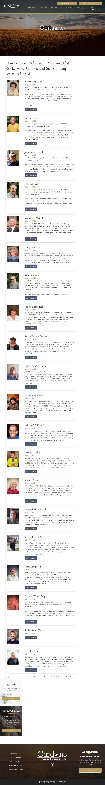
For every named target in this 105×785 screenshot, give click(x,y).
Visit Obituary (31, 109)
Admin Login (60, 783)
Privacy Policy (43, 783)
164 (71, 677)
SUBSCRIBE (90, 771)
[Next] (74, 676)
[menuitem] (32, 8)
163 (66, 677)
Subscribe (11, 698)
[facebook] (52, 765)
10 (58, 677)
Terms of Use (52, 783)
